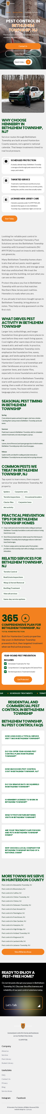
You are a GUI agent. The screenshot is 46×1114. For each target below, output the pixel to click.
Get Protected (22, 679)
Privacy (4, 1083)
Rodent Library (7, 1063)
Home (8, 12)
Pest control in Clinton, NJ (12, 901)
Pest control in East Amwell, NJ (13, 909)
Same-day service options (14, 599)
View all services (10, 593)
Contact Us (23, 46)
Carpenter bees (24, 502)
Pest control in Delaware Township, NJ (16, 905)
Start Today (9, 218)
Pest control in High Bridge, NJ (13, 929)
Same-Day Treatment (23, 53)
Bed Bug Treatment (12, 588)
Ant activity (8, 507)
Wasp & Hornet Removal (14, 583)
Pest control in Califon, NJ (12, 893)
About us (5, 1051)
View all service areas (23, 952)
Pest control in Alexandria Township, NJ (17, 885)
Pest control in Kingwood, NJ (13, 937)
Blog (3, 1087)
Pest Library (6, 1059)
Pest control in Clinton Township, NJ (15, 897)
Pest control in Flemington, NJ (13, 913)
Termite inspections (12, 497)
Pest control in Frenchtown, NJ (13, 917)
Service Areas (18, 12)
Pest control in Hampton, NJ (12, 925)
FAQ (3, 1075)
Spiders (7, 492)
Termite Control (10, 572)
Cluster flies (9, 502)
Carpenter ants (21, 492)
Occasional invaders (33, 497)
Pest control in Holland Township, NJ (16, 933)
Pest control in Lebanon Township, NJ (16, 945)
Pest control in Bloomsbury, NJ (13, 889)
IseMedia (29, 1109)
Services (5, 1055)
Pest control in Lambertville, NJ (14, 941)
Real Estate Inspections (13, 577)
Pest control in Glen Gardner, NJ (14, 921)
